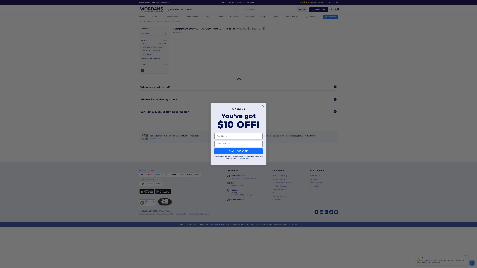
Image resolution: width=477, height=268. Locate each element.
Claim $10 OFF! (238, 151)
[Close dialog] (263, 106)
